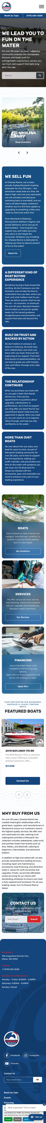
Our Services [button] (23, 617)
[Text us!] (36, 1118)
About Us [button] (13, 253)
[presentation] (18, 152)
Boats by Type (11, 15)
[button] (40, 75)
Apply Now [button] (23, 686)
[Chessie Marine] (11, 1039)
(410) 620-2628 (35, 15)
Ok (37, 1079)
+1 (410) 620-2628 (10, 969)
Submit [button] (34, 919)
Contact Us (22, 780)
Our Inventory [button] (23, 551)
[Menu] (41, 6)
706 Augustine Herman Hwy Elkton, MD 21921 (15, 957)
